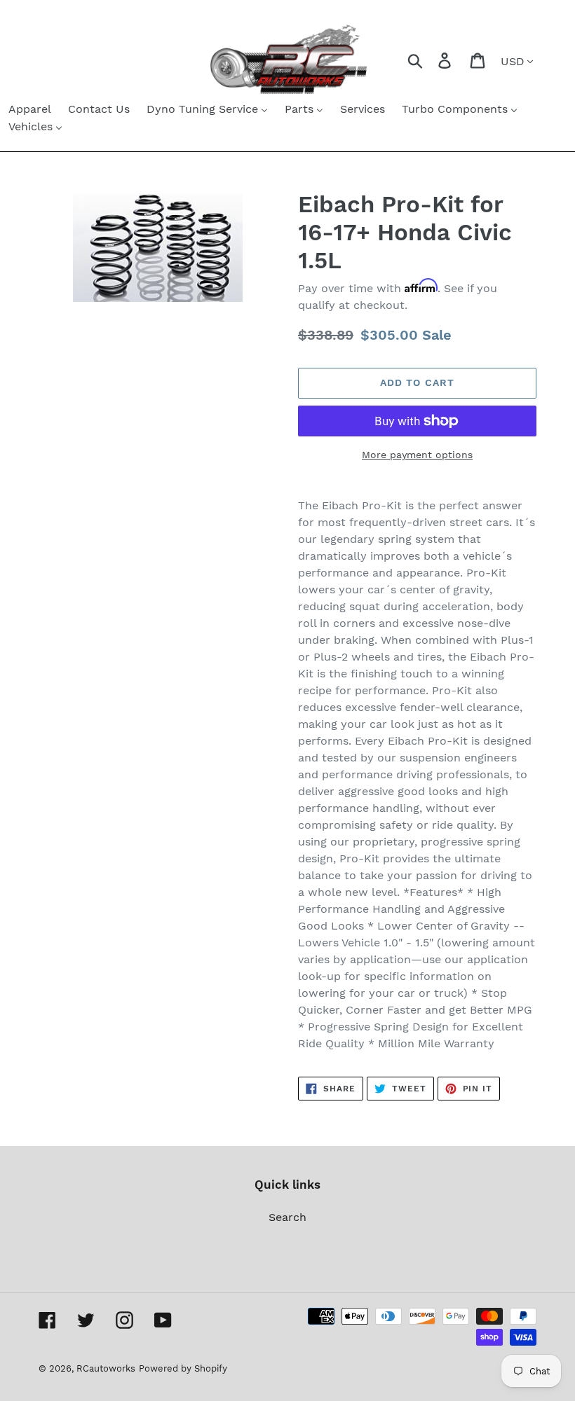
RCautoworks (105, 1368)
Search (287, 1217)
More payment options (417, 454)
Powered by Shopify (183, 1368)
